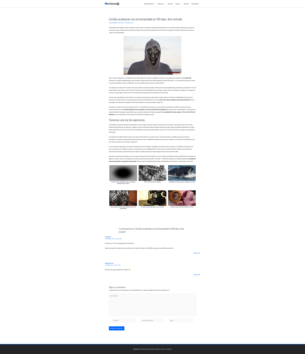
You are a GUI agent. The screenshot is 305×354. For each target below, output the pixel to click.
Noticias (186, 4)
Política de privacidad (147, 349)
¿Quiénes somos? (160, 349)
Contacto (169, 349)
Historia (170, 4)
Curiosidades (113, 23)
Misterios (161, 4)
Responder (197, 253)
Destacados (195, 4)
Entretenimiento (149, 4)
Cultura (177, 4)
